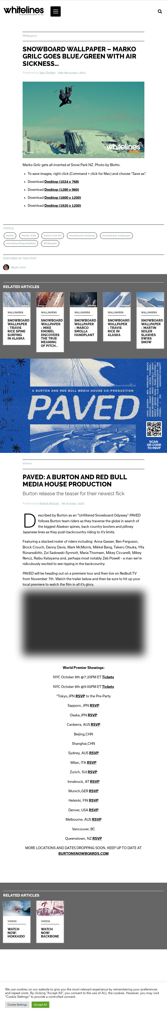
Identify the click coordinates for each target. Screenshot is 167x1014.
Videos (27, 463)
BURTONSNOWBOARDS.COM (83, 853)
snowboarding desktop (21, 243)
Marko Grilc (29, 235)
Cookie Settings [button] (17, 1004)
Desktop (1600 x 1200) (62, 197)
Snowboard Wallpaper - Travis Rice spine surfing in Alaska (16, 318)
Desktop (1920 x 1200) (62, 205)
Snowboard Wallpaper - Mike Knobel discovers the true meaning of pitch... (50, 322)
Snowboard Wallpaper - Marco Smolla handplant (83, 316)
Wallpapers (30, 35)
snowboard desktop (82, 235)
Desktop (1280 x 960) (61, 189)
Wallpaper (50, 243)
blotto (10, 235)
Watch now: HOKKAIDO (16, 922)
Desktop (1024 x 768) (61, 181)
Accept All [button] (40, 1004)
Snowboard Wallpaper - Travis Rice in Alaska (117, 316)
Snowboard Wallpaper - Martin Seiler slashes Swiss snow (150, 320)
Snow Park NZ (53, 235)
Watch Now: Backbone (50, 922)
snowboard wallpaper (116, 235)
